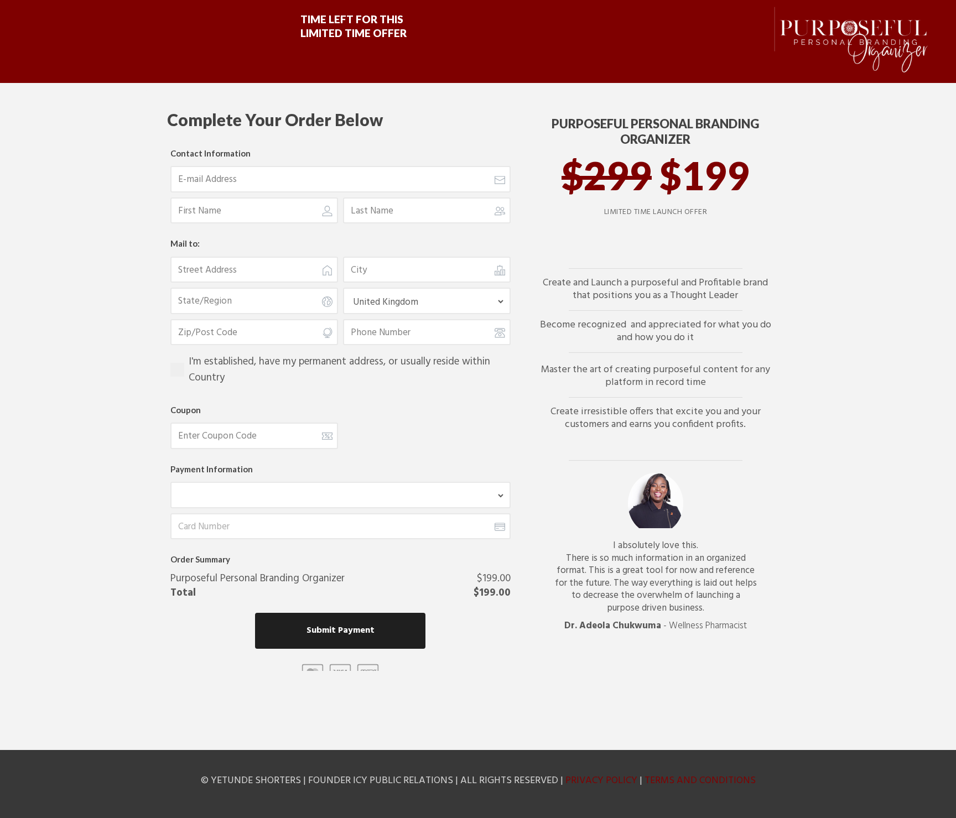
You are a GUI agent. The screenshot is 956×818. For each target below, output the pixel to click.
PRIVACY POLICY (601, 781)
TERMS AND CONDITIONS (700, 781)
